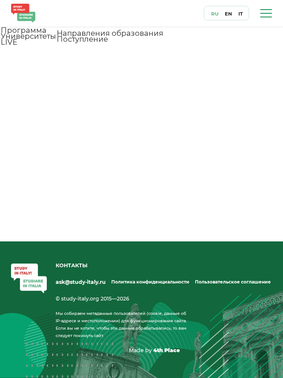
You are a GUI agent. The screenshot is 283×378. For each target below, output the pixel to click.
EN (228, 13)
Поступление (82, 39)
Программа (23, 30)
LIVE (9, 42)
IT (240, 13)
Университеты (28, 36)
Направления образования (110, 33)
